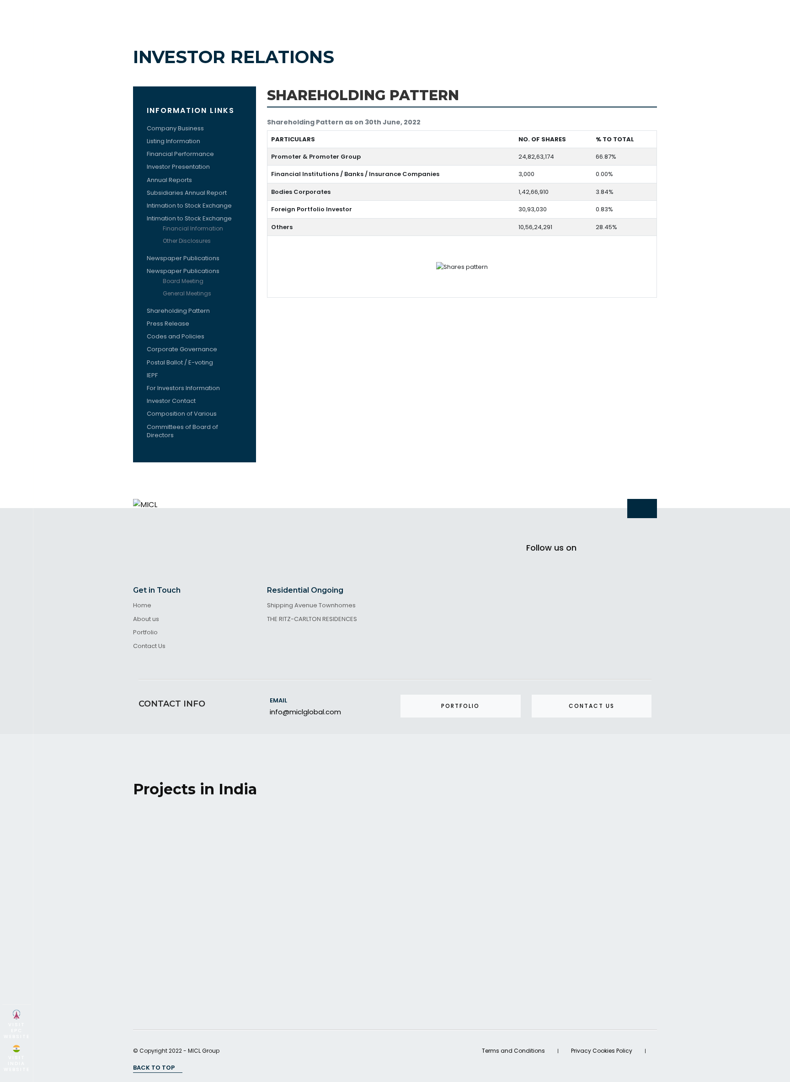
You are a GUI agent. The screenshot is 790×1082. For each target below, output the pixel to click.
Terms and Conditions (513, 1051)
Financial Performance (180, 154)
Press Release (168, 323)
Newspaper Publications (183, 258)
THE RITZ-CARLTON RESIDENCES (312, 619)
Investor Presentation (178, 166)
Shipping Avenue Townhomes (311, 606)
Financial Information (193, 228)
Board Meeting (183, 281)
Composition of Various (182, 413)
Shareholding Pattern (178, 310)
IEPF (152, 375)
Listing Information (173, 141)
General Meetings (187, 293)
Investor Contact (171, 400)
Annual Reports (169, 180)
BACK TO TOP (154, 1067)
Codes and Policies (175, 336)
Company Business (175, 128)
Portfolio (145, 633)
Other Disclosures (187, 241)
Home (142, 606)
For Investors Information (183, 388)
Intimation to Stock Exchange (189, 205)
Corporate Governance (182, 349)
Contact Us (149, 646)
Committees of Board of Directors (182, 431)
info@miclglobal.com (305, 712)
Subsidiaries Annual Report (187, 192)
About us (146, 619)
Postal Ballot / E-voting (180, 362)
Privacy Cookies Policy (601, 1051)
